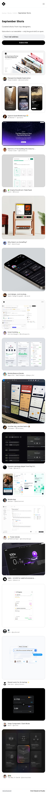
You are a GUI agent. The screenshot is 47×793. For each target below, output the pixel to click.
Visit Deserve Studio (37, 791)
